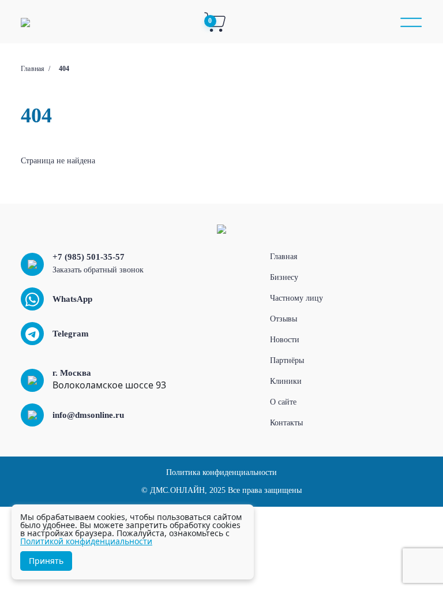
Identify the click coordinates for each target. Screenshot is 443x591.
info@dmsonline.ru (88, 415)
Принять (46, 560)
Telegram (70, 333)
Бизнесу (284, 277)
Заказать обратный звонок (98, 269)
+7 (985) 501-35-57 (88, 256)
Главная (33, 69)
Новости (284, 339)
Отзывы (283, 319)
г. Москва (71, 372)
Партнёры (287, 360)
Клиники (286, 381)
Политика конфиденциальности (221, 472)
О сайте (283, 402)
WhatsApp (72, 299)
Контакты (286, 422)
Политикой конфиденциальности (86, 541)
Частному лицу (296, 298)
